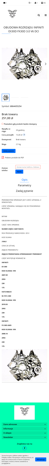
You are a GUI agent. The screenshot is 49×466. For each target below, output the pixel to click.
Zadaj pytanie (8, 151)
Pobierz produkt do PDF (14, 157)
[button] (43, 3)
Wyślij (19, 172)
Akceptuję (41, 459)
